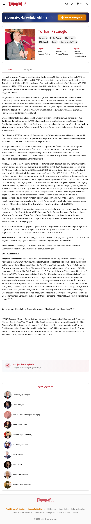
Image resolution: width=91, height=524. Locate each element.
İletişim (76, 513)
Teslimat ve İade (63, 513)
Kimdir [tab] (11, 69)
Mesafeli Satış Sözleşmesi (44, 513)
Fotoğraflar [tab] (29, 69)
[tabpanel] (45, 223)
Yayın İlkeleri (63, 509)
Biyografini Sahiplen (36, 509)
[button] (79, 3)
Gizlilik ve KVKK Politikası (22, 513)
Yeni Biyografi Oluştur (15, 509)
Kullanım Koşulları (78, 509)
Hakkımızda (51, 509)
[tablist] (45, 69)
